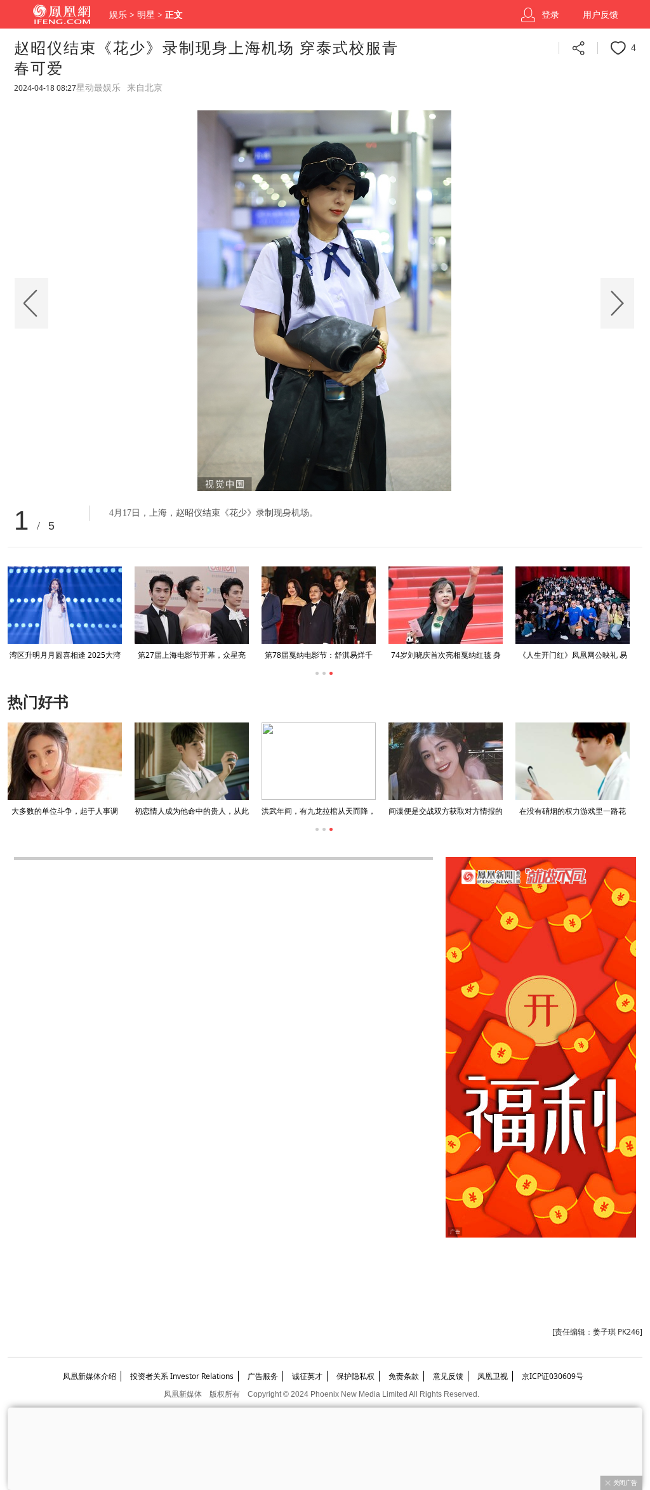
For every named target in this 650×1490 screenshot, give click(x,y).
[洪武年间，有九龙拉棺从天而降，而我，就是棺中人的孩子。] (103, 761)
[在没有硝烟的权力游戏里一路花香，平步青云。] (357, 761)
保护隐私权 (355, 1376)
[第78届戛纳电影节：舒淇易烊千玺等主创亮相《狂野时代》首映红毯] (319, 605)
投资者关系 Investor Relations (182, 1376)
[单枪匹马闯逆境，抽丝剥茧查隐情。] (484, 761)
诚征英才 (307, 1376)
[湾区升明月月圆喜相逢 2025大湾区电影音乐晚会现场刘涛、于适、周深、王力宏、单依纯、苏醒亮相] (65, 605)
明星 (146, 15)
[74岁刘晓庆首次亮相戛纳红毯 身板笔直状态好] (445, 605)
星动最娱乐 (98, 88)
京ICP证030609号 (552, 1376)
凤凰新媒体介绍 (89, 1376)
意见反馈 (448, 1376)
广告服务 (263, 1376)
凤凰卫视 (492, 1376)
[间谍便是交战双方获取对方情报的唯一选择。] (230, 761)
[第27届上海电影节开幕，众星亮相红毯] (192, 605)
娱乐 (118, 15)
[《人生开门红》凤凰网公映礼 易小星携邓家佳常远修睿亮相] (572, 605)
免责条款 (403, 1376)
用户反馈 (600, 15)
